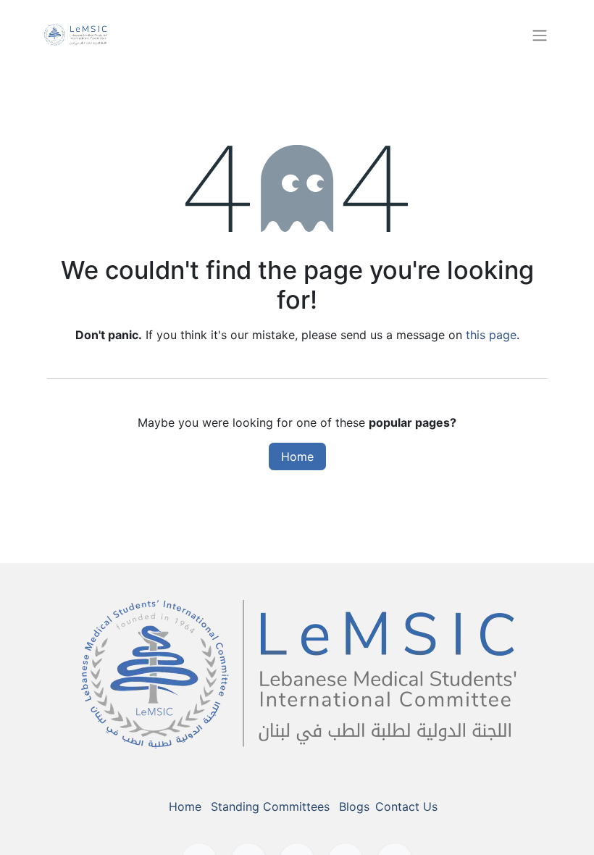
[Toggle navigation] (539, 35)
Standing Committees (270, 806)
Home (297, 456)
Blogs (354, 806)
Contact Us (406, 806)
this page (491, 335)
